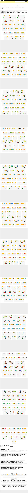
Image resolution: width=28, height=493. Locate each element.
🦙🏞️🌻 (9, 399)
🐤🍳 (8, 216)
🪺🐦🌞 (10, 437)
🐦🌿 (10, 316)
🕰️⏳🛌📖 (11, 362)
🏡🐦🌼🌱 (16, 32)
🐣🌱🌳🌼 (10, 141)
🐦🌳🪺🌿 (19, 295)
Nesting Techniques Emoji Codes (17, 11)
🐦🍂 (15, 316)
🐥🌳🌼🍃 (12, 53)
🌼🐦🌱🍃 (16, 24)
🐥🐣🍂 (10, 282)
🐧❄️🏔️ (24, 332)
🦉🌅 (24, 374)
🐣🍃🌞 (14, 178)
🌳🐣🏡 (14, 61)
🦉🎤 (9, 391)
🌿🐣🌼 (12, 91)
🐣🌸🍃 (11, 36)
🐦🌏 (14, 291)
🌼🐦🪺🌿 (10, 28)
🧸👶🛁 (9, 428)
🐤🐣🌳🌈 (4, 220)
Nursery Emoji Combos (18, 12)
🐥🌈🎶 (9, 245)
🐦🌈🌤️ (19, 286)
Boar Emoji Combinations (18, 481)
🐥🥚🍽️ (4, 286)
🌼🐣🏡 (15, 70)
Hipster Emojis (24, 485)
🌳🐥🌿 (19, 61)
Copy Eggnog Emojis (22, 486)
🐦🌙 (19, 291)
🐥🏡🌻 (5, 262)
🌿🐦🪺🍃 (5, 95)
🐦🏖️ (14, 320)
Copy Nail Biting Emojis (22, 480)
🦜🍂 (4, 407)
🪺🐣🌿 (10, 57)
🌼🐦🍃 (9, 74)
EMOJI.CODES (2, 0)
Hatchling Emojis (10, 11)
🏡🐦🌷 (11, 32)
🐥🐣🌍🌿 (4, 278)
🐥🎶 (14, 257)
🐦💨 (24, 324)
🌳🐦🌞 (5, 66)
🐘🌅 (5, 136)
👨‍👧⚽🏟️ (24, 337)
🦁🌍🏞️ (15, 370)
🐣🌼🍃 (12, 170)
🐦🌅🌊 (9, 286)
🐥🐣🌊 (16, 262)
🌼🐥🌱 (11, 24)
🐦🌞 (23, 291)
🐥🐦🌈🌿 (23, 282)
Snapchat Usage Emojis (20, 467)
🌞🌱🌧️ (25, 57)
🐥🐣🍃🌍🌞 (16, 282)
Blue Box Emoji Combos (19, 485)
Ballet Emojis (8, 481)
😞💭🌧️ (17, 362)
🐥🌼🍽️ (4, 253)
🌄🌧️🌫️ (15, 57)
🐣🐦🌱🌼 (17, 187)
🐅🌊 (24, 128)
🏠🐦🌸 (5, 32)
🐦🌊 (4, 291)
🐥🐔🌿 (11, 262)
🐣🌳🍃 (11, 145)
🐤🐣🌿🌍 (4, 224)
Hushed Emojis (19, 463)
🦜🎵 (18, 407)
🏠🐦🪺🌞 (12, 103)
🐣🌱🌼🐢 (23, 141)
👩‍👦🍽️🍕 (24, 353)
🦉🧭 (8, 395)
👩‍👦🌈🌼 (18, 353)
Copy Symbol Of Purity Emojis (4, 462)
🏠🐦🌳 (19, 99)
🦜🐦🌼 (23, 407)
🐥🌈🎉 (3, 245)
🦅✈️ (14, 374)
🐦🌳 (8, 295)
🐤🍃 (14, 211)
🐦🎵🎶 (4, 320)
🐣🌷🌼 (18, 149)
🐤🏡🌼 (24, 216)
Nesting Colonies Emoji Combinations (5, 12)
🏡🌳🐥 (23, 103)
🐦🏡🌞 (24, 320)
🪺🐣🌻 (13, 432)
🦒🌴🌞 (24, 395)
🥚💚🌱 (10, 370)
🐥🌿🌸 (14, 253)
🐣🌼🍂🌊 (6, 170)
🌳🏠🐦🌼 (11, 20)
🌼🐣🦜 (20, 70)
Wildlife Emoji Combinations (12, 454)
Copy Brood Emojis (19, 455)
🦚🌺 (19, 399)
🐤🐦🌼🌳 (22, 241)
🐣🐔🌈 (14, 182)
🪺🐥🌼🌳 (24, 432)
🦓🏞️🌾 (4, 399)
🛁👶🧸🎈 (16, 366)
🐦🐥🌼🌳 (11, 324)
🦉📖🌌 (19, 391)
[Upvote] (3, 17)
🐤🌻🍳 (9, 207)
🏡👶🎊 (9, 128)
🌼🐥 (25, 70)
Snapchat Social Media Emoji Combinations (14, 468)
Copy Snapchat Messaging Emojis (4, 469)
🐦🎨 (24, 316)
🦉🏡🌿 (14, 391)
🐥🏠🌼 (19, 257)
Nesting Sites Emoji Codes (8, 450)
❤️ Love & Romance (4, 474)
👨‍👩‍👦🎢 (8, 353)
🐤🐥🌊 (5, 241)
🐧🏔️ (9, 332)
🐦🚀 (8, 328)
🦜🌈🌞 (13, 403)
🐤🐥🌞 (10, 241)
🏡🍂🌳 (12, 107)
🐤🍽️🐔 (14, 216)
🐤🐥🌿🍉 (16, 241)
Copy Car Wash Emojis (13, 485)
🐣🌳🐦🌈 (5, 149)
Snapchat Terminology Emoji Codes (5, 468)
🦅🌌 (20, 370)
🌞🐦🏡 (3, 61)
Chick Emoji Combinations (13, 455)
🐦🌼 (15, 299)
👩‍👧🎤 (3, 357)
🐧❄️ (18, 332)
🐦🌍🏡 (9, 291)
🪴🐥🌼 (23, 53)
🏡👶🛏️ (14, 128)
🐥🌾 (8, 253)
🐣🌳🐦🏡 (12, 149)
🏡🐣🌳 (17, 107)
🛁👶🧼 (22, 366)
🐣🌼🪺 (19, 174)
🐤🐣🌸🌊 (16, 220)
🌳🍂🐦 (9, 61)
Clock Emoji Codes (13, 481)
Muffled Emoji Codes (24, 463)
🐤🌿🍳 (9, 211)
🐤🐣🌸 (11, 220)
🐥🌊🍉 (19, 245)
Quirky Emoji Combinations (16, 480)
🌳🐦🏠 (22, 20)
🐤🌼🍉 (19, 207)
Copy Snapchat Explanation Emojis (5, 467)
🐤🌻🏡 (14, 207)
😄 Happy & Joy (9, 474)
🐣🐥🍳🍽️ (10, 187)
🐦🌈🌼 (24, 286)
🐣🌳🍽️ (16, 145)
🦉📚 (24, 391)
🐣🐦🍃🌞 (4, 203)
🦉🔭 (4, 395)
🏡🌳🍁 (18, 103)
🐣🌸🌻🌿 (4, 166)
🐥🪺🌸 (18, 53)
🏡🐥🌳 (22, 107)
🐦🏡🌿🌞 (5, 324)
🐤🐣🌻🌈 (23, 220)
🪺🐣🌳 (8, 432)
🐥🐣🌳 (17, 278)
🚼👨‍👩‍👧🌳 (5, 366)
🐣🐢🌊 (24, 182)
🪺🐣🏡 (18, 432)
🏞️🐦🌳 (9, 99)
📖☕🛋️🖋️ (24, 357)
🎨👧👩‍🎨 (23, 95)
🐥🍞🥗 (9, 257)
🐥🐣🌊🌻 (21, 262)
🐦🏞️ (18, 320)
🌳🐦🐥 (17, 66)
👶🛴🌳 (13, 357)
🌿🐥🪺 (22, 91)
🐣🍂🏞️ (9, 178)
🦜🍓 (9, 407)
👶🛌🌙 (8, 357)
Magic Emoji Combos (3, 461)
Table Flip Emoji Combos (11, 462)
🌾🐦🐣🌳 (6, 91)
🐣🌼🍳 (17, 170)
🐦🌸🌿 (25, 295)
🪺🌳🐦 (19, 428)
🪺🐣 (3, 432)
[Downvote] (4, 17)
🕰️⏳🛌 (5, 362)
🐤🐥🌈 (17, 224)
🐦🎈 (19, 316)
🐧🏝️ (14, 332)
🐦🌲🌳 (3, 295)
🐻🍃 (9, 337)
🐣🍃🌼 (24, 178)
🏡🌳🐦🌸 (6, 107)
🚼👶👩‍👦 (11, 366)
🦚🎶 (4, 403)
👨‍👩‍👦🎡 (4, 353)
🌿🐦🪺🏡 (12, 95)
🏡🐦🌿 (14, 111)
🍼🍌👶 (18, 95)
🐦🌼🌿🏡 (4, 316)
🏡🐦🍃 (24, 111)
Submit (11, 446)
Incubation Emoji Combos (3, 456)
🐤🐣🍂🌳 (11, 224)
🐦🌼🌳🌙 (21, 299)
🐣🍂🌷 (3, 178)
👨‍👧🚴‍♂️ (19, 337)
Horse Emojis (7, 461)
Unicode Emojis (5, 480)
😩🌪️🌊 (22, 362)
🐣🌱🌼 (22, 32)
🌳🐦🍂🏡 (11, 66)
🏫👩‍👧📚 (20, 128)
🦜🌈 (8, 403)
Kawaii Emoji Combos (3, 481)
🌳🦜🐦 (10, 70)
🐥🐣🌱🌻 (11, 278)
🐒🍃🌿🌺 (17, 132)
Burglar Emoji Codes (9, 480)
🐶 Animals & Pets (24, 474)
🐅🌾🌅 (5, 132)
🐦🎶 (9, 320)
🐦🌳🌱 (13, 295)
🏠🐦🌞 (14, 99)
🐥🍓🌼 (24, 253)
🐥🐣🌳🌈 (23, 278)
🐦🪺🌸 (4, 332)
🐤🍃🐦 (19, 211)
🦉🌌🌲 (4, 391)
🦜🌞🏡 (24, 403)
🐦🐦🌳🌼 (18, 324)
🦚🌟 (14, 399)
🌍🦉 (20, 57)
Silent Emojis (16, 462)
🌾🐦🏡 (24, 74)
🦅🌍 (25, 370)
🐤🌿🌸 (24, 207)
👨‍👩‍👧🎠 (13, 353)
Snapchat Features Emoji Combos (13, 467)
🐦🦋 (13, 328)
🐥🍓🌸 (19, 253)
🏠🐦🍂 (24, 99)
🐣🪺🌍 (11, 203)
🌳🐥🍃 (24, 61)
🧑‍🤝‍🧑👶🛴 (17, 412)
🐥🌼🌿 (24, 249)
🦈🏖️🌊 (19, 374)
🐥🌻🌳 (14, 249)
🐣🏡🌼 (9, 182)
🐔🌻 (23, 132)
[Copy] (10, 17)
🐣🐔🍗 (19, 182)
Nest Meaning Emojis (24, 12)
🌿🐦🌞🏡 (22, 28)
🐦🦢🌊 (18, 328)
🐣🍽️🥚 (3, 182)
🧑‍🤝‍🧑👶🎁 (12, 412)
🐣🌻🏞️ (11, 166)
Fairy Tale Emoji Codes (12, 461)
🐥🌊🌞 (14, 245)
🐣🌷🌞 (6, 36)
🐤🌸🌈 (3, 207)
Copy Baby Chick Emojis (12, 12)
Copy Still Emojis (10, 463)
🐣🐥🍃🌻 (4, 187)
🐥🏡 (24, 257)
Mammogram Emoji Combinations (15, 486)
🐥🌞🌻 (24, 245)
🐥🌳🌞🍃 (5, 53)
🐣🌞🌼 (10, 136)
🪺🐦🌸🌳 (16, 437)
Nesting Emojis (2, 450)
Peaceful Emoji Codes (20, 462)
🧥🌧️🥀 (22, 412)
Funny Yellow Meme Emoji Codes (7, 486)
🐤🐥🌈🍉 (23, 224)
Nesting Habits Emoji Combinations (15, 450)
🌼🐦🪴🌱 (23, 24)
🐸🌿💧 (4, 337)
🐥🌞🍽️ (3, 249)
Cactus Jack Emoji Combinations (6, 485)
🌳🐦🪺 (22, 66)
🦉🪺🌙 (13, 395)
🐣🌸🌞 (23, 149)
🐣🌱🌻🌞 (17, 141)
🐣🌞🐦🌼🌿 (21, 136)
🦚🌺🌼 (24, 399)
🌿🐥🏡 (17, 91)
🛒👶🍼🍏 (4, 370)
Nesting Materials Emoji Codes (4, 13)
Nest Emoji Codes (7, 455)
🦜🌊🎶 (19, 403)
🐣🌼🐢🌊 (4, 174)
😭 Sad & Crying (13, 474)
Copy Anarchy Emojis (24, 481)
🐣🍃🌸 (19, 178)
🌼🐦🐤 (19, 74)
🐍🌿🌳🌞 (11, 132)
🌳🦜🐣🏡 (3, 70)
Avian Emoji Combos (22, 454)
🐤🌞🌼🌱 (23, 203)
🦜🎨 (13, 407)
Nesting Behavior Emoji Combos (4, 11)
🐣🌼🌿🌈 (23, 166)
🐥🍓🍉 (4, 257)
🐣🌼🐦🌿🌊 (12, 174)
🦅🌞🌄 (4, 374)
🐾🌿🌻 (14, 337)
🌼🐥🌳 (3, 74)
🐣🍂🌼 (22, 36)
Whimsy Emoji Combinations (19, 461)
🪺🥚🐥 (14, 441)
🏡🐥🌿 (3, 111)
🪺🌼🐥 (24, 428)
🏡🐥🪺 (9, 111)
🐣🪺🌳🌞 (16, 203)
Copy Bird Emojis (17, 454)
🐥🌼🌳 (19, 249)
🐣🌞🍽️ (15, 136)
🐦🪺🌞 (24, 328)
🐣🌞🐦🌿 (4, 141)
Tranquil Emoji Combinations (4, 463)
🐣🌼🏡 (22, 170)
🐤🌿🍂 (4, 211)
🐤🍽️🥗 (19, 216)
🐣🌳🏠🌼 (21, 145)
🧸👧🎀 (4, 428)
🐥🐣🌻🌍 (4, 282)
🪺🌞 (14, 428)
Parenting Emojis (3, 455)
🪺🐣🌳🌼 (3, 57)
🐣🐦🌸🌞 (23, 187)
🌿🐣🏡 (17, 28)
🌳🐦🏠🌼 (4, 24)
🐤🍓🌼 (4, 216)
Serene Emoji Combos (14, 463)
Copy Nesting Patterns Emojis (23, 450)
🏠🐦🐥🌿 (5, 103)
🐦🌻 (6, 299)
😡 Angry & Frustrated (18, 474)
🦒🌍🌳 (19, 395)
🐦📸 (4, 328)
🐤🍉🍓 (24, 211)
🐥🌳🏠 (9, 249)
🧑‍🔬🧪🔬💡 (6, 412)
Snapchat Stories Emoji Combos (12, 469)
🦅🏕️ (9, 374)
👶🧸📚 (18, 357)
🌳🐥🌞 (17, 20)
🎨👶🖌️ (3, 99)
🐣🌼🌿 (17, 36)
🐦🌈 (14, 286)
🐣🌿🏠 (24, 174)
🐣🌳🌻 (5, 145)
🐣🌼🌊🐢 (16, 166)
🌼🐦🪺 (5, 28)
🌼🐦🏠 (14, 74)
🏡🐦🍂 (19, 111)
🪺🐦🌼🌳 (22, 437)
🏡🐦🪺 (4, 128)
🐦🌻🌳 (11, 299)
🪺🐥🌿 (5, 437)
